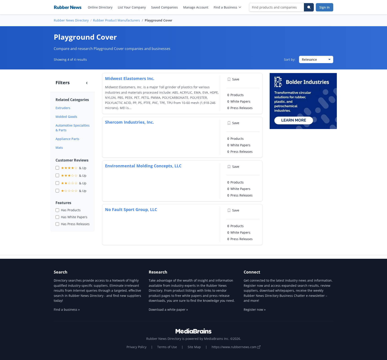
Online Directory (100, 7)
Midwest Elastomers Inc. (129, 78)
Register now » (255, 309)
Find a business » (67, 309)
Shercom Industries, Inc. (129, 122)
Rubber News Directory (71, 20)
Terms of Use (167, 347)
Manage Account (195, 7)
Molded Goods (66, 116)
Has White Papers (74, 217)
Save (235, 79)
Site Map (194, 347)
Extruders (63, 108)
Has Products (71, 210)
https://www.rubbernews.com (234, 347)
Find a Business (225, 7)
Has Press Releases (75, 224)
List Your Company (132, 7)
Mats (59, 147)
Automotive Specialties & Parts (73, 127)
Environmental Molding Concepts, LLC (143, 165)
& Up (73, 167)
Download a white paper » (168, 309)
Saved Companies (164, 7)
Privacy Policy (136, 347)
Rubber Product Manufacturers (116, 20)
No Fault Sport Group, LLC (131, 209)
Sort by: (289, 59)
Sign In (324, 7)
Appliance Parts (67, 139)
